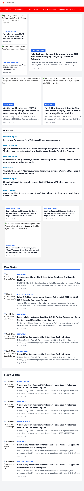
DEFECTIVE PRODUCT (48, 9)
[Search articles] (81, 3)
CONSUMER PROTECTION (67, 9)
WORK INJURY (34, 9)
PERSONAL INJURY (20, 9)
